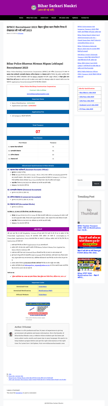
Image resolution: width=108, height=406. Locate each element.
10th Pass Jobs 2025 (87, 97)
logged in (19, 393)
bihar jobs (12, 376)
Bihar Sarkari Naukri (57, 5)
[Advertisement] (38, 49)
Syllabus (75, 18)
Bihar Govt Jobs (32, 18)
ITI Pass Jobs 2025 (86, 109)
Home (21, 18)
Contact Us (85, 18)
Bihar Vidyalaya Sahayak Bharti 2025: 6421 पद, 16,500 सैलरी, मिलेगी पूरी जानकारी (89, 48)
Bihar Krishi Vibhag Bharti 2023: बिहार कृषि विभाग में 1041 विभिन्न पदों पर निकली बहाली (31, 378)
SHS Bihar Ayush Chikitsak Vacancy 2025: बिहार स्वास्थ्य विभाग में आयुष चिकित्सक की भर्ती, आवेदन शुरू (89, 57)
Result (54, 18)
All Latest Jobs (64, 18)
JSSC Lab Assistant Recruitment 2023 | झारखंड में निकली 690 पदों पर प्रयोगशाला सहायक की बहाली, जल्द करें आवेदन (37, 379)
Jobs (10, 374)
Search (80, 180)
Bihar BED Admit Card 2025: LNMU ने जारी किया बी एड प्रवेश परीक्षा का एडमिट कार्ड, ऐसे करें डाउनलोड (89, 65)
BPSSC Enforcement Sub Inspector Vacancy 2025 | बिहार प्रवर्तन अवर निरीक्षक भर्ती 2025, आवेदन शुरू (89, 29)
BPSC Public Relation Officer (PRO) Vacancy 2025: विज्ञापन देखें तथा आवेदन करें (89, 74)
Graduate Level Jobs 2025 (89, 105)
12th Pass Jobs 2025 (87, 101)
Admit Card (44, 18)
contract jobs (19, 376)
